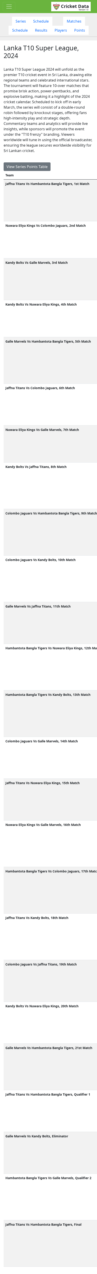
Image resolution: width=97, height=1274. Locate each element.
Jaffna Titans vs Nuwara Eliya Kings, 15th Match (42, 783)
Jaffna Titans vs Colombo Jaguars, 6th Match (40, 388)
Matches (74, 21)
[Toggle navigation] (9, 6)
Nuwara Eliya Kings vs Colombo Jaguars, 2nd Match (45, 225)
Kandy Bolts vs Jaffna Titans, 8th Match (36, 467)
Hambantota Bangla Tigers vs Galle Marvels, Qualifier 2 (48, 1178)
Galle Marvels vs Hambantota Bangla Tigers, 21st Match (48, 1048)
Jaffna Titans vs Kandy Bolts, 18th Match (36, 918)
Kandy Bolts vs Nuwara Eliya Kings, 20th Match (42, 1006)
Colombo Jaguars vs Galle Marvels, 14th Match (41, 741)
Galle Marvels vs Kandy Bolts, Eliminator (36, 1136)
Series (21, 21)
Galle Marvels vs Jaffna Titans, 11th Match (38, 606)
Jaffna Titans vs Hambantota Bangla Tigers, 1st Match (47, 184)
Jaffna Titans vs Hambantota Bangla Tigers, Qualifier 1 (47, 1094)
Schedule (41, 21)
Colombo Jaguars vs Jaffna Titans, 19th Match (41, 964)
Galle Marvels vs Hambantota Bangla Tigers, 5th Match (48, 341)
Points (79, 30)
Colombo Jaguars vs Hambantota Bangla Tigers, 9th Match (51, 513)
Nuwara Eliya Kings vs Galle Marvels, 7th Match (42, 430)
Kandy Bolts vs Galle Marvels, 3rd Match (36, 262)
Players (61, 30)
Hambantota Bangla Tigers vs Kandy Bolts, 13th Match (47, 694)
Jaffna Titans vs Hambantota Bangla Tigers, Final (43, 1224)
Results (41, 30)
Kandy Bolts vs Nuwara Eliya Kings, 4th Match (41, 304)
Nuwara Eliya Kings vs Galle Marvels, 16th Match (43, 825)
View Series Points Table (27, 166)
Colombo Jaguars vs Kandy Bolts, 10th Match (40, 560)
